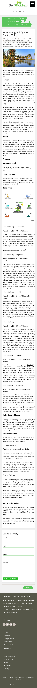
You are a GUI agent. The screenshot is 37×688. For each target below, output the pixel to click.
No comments (28, 46)
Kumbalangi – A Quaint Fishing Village (18, 25)
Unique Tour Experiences (13, 520)
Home (10, 18)
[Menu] (32, 4)
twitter (7, 624)
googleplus (14, 624)
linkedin (10, 624)
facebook (4, 624)
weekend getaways (16, 46)
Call (5, 523)
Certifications (8, 642)
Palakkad (30, 365)
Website (5, 554)
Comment (5, 562)
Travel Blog (21, 18)
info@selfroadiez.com (11, 612)
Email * (5, 546)
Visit (28, 522)
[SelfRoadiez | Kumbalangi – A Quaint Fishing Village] (18, 4)
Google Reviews (9, 639)
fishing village (23, 42)
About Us (7, 635)
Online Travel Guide (13, 21)
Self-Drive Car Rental (18, 518)
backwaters (6, 42)
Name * (5, 538)
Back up (28, 587)
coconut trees (14, 42)
